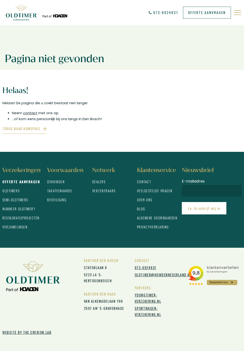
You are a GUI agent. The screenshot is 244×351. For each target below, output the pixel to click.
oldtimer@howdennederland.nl (158, 274)
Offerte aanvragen (207, 12)
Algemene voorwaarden (157, 217)
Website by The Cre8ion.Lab (26, 332)
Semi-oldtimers (15, 199)
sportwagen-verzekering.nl (148, 311)
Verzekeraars (104, 190)
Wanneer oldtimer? (18, 208)
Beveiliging (56, 199)
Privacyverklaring (153, 226)
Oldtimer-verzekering (36, 12)
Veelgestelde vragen (155, 190)
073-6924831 (165, 12)
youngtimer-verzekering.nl (148, 298)
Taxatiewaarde (59, 190)
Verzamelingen (14, 226)
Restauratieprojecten (21, 217)
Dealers (99, 181)
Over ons (144, 199)
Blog (141, 208)
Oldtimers (11, 190)
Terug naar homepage (21, 128)
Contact (144, 181)
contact (30, 113)
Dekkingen (56, 181)
